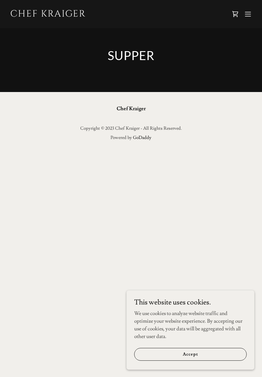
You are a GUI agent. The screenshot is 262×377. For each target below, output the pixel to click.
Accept (190, 354)
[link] (48, 15)
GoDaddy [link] (142, 138)
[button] (248, 14)
